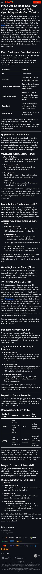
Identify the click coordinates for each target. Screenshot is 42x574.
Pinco (3, 25)
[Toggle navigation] (2, 2)
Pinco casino (9, 299)
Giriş (37, 2)
